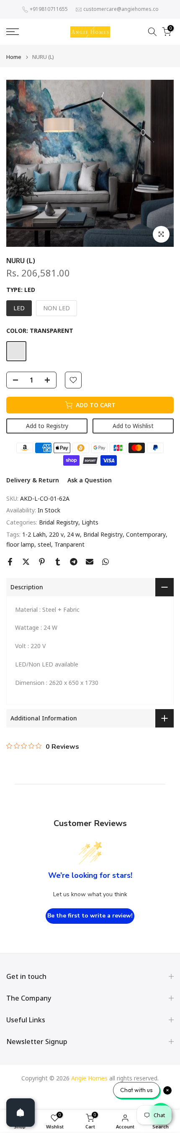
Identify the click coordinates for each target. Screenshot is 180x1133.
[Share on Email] (89, 561)
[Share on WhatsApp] (105, 561)
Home (13, 57)
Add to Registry (47, 426)
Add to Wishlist (133, 426)
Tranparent (69, 544)
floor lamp (20, 544)
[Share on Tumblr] (58, 561)
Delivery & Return (32, 480)
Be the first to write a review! (90, 916)
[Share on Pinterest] (42, 561)
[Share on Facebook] (10, 561)
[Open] (20, 1112)
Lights (90, 522)
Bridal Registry (58, 522)
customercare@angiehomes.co (121, 9)
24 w (73, 534)
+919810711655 (49, 9)
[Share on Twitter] (26, 561)
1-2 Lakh (34, 534)
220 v (56, 534)
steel (44, 544)
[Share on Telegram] (73, 561)
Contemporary (146, 534)
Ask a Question (89, 480)
